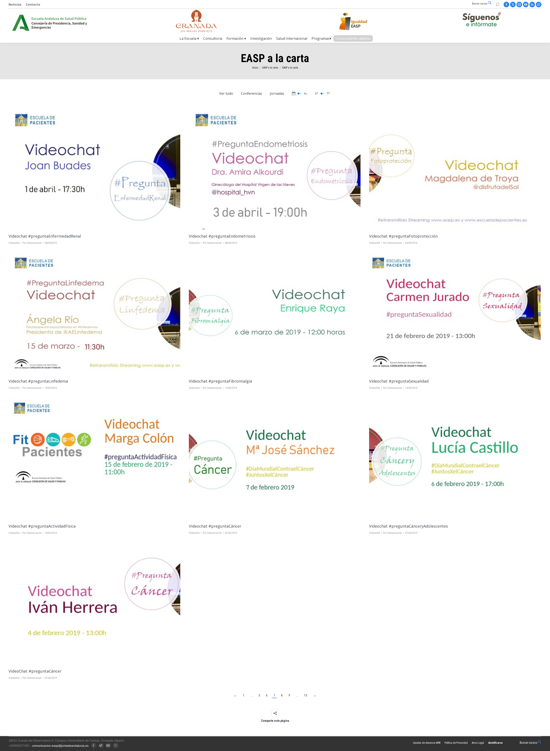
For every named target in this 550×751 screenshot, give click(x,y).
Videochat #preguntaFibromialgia (220, 381)
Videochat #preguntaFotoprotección (403, 236)
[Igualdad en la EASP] (360, 21)
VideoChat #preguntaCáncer (35, 671)
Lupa (94, 168)
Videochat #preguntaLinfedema (38, 381)
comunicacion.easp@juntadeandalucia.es (60, 745)
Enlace (83, 168)
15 (305, 695)
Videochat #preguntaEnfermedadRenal (45, 236)
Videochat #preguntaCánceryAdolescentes (408, 526)
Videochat (14, 242)
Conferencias (251, 93)
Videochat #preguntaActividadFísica (42, 526)
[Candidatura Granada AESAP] (196, 31)
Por (32, 242)
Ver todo (226, 93)
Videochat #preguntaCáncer (215, 526)
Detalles (106, 168)
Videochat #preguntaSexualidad (399, 381)
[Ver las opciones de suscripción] (481, 20)
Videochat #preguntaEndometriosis (222, 236)
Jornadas (277, 93)
